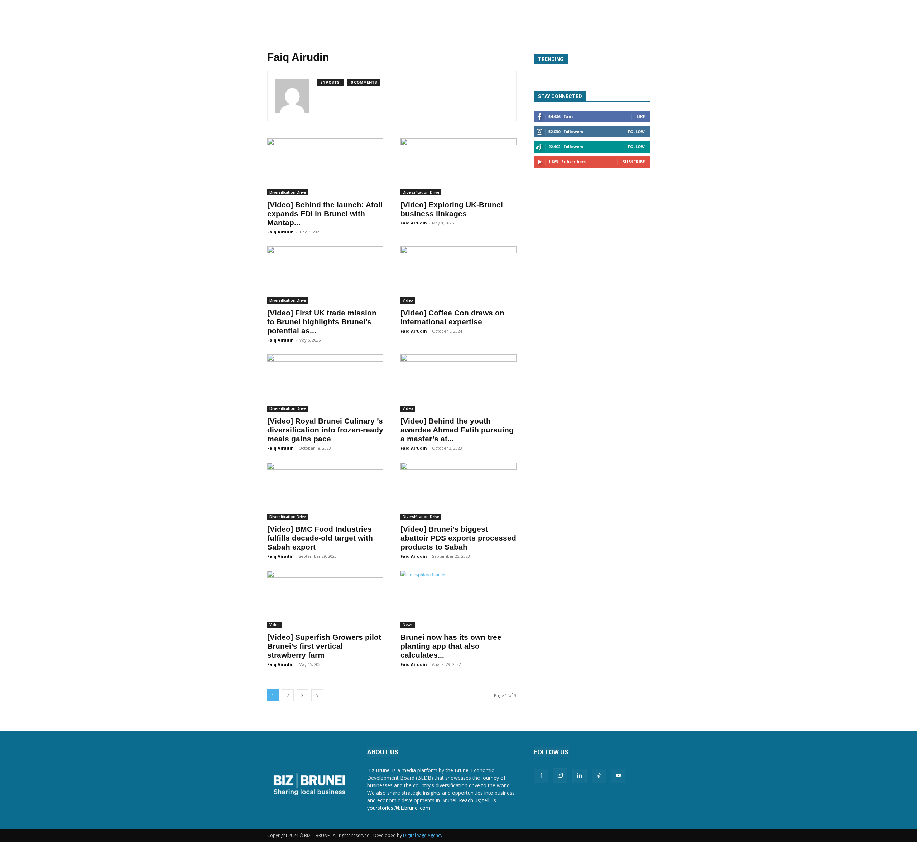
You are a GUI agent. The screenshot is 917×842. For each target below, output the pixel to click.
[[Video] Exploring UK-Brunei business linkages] (458, 166)
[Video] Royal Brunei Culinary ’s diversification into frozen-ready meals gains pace (325, 430)
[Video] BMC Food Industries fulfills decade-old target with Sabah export (320, 538)
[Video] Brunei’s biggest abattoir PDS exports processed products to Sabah (458, 538)
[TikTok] (599, 776)
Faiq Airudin (280, 231)
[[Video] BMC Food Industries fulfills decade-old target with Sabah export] (325, 491)
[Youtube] (618, 776)
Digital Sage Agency (422, 835)
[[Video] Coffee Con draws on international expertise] (458, 275)
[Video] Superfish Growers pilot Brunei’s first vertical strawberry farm (324, 646)
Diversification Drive (287, 192)
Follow (636, 131)
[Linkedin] (579, 776)
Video (408, 300)
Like (641, 116)
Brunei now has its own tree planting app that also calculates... (450, 646)
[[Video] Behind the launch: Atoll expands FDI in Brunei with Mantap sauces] (325, 166)
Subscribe (634, 161)
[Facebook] (541, 776)
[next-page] (317, 695)
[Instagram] (560, 775)
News (408, 624)
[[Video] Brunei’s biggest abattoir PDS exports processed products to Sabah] (458, 491)
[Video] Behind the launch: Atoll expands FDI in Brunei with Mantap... (325, 213)
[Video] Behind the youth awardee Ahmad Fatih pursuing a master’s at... (457, 430)
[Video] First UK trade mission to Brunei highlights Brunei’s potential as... (321, 322)
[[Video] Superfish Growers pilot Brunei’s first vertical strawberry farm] (325, 599)
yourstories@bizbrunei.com (398, 807)
